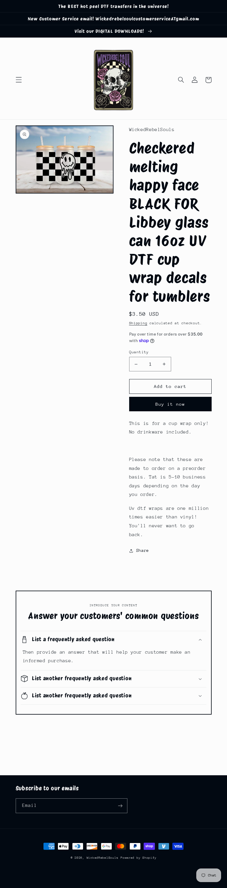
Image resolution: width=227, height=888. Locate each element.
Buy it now (170, 404)
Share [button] (142, 550)
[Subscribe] (120, 805)
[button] (18, 80)
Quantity (139, 352)
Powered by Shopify (138, 858)
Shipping (138, 323)
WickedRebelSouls (103, 858)
